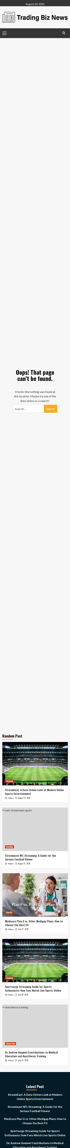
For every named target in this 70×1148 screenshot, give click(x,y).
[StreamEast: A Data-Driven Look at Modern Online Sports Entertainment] (35, 763)
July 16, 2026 (23, 1060)
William (11, 798)
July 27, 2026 (23, 929)
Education (10, 1043)
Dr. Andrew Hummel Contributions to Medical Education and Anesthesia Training (31, 1054)
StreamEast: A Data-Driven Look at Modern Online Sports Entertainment (34, 792)
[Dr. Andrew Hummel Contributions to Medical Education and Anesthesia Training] (35, 1026)
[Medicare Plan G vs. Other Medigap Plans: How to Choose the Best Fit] (35, 895)
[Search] (64, 33)
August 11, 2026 (24, 863)
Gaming (9, 781)
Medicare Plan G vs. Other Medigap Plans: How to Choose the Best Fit (34, 923)
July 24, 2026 (23, 994)
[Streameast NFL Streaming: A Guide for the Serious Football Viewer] (35, 829)
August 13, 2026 (24, 797)
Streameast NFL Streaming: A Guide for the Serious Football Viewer (30, 857)
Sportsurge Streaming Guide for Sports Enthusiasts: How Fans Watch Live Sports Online (33, 988)
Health (9, 912)
